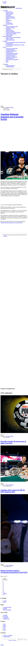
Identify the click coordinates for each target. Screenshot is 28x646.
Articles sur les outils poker (12, 48)
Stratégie (5, 25)
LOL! (4, 624)
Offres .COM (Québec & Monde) (13, 37)
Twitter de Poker (9, 24)
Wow (4, 627)
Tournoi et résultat (10, 13)
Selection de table (10, 58)
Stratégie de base (9, 30)
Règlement (8, 28)
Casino (7, 21)
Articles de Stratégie (10, 27)
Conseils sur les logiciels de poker (13, 32)
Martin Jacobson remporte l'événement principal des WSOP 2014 (14, 571)
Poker (4, 2)
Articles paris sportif (10, 31)
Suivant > (5, 236)
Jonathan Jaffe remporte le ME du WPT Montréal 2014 (13, 491)
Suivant (5, 593)
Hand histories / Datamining (12, 59)
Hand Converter (9, 52)
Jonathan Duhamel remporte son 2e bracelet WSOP (12, 116)
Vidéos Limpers (9, 35)
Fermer (2, 644)
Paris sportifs (8, 20)
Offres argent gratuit (10, 39)
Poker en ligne (9, 11)
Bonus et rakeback (7, 609)
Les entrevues (9, 22)
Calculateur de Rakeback (11, 50)
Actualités (5, 10)
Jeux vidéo (5, 616)
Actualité (5, 615)
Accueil (5, 1)
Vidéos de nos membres (11, 33)
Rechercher (5, 69)
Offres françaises (9, 38)
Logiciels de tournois (10, 55)
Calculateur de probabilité (11, 57)
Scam (7, 60)
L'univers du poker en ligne (12, 26)
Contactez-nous (6, 636)
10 (3, 592)
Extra (7, 61)
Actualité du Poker (7, 607)
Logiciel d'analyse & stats (11, 54)
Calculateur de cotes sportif (12, 53)
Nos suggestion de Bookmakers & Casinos (15, 44)
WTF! (4, 626)
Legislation (8, 15)
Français (13, 65)
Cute (4, 628)
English (12, 66)
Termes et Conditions (7, 635)
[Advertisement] (14, 90)
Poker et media (9, 14)
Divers (7, 19)
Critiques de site (9, 43)
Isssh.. (4, 625)
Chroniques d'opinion (10, 17)
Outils (4, 47)
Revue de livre (9, 46)
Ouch (4, 630)
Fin (4, 594)
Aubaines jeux (6, 618)
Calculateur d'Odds (10, 49)
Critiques (5, 41)
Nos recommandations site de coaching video (15, 42)
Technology (5, 617)
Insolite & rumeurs (10, 16)
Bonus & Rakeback (7, 36)
